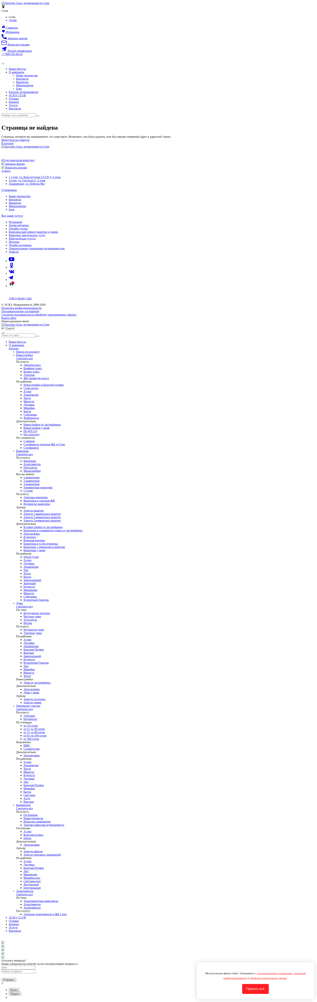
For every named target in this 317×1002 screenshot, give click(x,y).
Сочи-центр (30, 388)
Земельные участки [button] (28, 705)
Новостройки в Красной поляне (43, 384)
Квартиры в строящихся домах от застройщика (52, 530)
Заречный (29, 583)
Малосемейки (32, 470)
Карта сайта (8, 317)
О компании (16, 72)
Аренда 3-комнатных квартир (42, 520)
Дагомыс (29, 404)
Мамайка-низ (31, 877)
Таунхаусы (30, 619)
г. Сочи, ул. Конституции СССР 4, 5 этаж (35, 177)
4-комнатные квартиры (37, 487)
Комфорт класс (32, 368)
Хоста (27, 398)
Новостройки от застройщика (42, 424)
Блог (19, 88)
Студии (28, 490)
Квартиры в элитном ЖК (39, 500)
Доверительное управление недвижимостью (37, 248)
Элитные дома (32, 633)
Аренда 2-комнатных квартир (42, 517)
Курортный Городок (36, 599)
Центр (27, 838)
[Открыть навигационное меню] (2, 63)
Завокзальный (32, 580)
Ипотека (14, 241)
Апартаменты (32, 464)
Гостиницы (30, 815)
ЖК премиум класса (36, 378)
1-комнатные (31, 477)
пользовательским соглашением (274, 973)
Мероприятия (24, 85)
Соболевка (30, 414)
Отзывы (14, 98)
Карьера (14, 101)
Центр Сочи (31, 556)
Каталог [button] (14, 348)
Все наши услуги (12, 215)
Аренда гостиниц (34, 699)
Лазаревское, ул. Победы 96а (27, 183)
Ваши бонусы (17, 68)
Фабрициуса (31, 417)
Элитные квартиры (35, 497)
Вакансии (22, 82)
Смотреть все (24, 358)
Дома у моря (31, 692)
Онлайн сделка (18, 228)
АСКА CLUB (17, 95)
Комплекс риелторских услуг (27, 235)
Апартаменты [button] (24, 891)
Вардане (28, 652)
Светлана (29, 795)
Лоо (25, 570)
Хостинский (31, 884)
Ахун (26, 798)
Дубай (13, 20)
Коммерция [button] (23, 805)
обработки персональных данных (268, 978)
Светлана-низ (32, 881)
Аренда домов (32, 702)
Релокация (15, 222)
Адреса (5, 170)
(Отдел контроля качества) (17, 160)
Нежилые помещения (36, 821)
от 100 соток (31, 738)
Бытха (27, 411)
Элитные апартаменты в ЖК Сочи (45, 914)
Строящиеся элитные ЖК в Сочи (44, 444)
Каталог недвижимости (23, 92)
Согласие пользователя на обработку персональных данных (38, 314)
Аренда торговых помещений (42, 854)
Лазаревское (31, 394)
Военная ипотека (34, 540)
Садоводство (31, 748)
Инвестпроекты (33, 818)
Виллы (27, 623)
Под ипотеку (31, 434)
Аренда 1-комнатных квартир (42, 513)
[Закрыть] (2, 332)
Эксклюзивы (31, 533)
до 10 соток (30, 725)
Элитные (29, 374)
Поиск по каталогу (28, 351)
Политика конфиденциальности (21, 308)
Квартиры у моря (34, 550)
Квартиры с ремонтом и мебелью (44, 547)
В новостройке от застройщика (43, 527)
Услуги (13, 105)
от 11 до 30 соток (34, 728)
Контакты (22, 78)
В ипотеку (30, 537)
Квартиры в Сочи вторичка (40, 543)
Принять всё (255, 989)
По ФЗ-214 (30, 431)
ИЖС (26, 745)
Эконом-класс (32, 365)
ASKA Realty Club (20, 298)
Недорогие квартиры (36, 504)
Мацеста (28, 401)
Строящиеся (31, 447)
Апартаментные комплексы (40, 901)
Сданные (29, 441)
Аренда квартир (33, 510)
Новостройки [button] (24, 355)
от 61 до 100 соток (34, 735)
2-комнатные (31, 480)
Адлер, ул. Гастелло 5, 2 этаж (27, 180)
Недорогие (30, 719)
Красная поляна (33, 834)
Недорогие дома (33, 629)
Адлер (27, 391)
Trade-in (14, 251)
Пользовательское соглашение (20, 311)
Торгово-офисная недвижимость (43, 824)
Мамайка (29, 408)
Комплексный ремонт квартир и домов (33, 231)
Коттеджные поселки (36, 613)
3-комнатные (31, 484)
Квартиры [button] (22, 451)
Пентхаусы (30, 467)
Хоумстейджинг (19, 225)
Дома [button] (19, 603)
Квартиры (29, 460)
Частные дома (32, 616)
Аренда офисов (33, 851)
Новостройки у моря (36, 427)
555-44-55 (12, 54)
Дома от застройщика (36, 682)
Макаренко (30, 590)
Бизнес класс (31, 371)
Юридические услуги (22, 238)
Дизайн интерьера (20, 245)
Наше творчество (27, 75)
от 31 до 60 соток (34, 732)
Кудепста (29, 586)
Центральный (32, 887)
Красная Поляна (33, 649)
